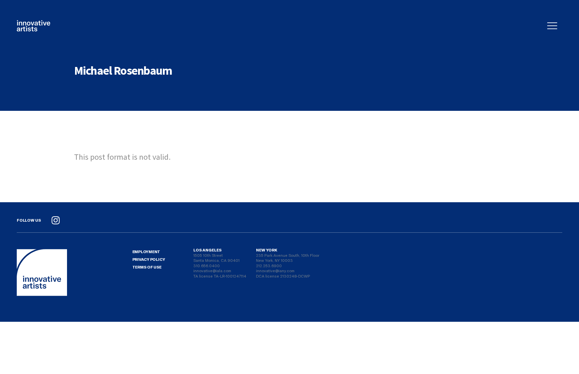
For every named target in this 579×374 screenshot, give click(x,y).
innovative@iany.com (275, 270)
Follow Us (29, 220)
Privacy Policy (148, 259)
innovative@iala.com (212, 270)
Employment (146, 251)
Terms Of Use (147, 267)
